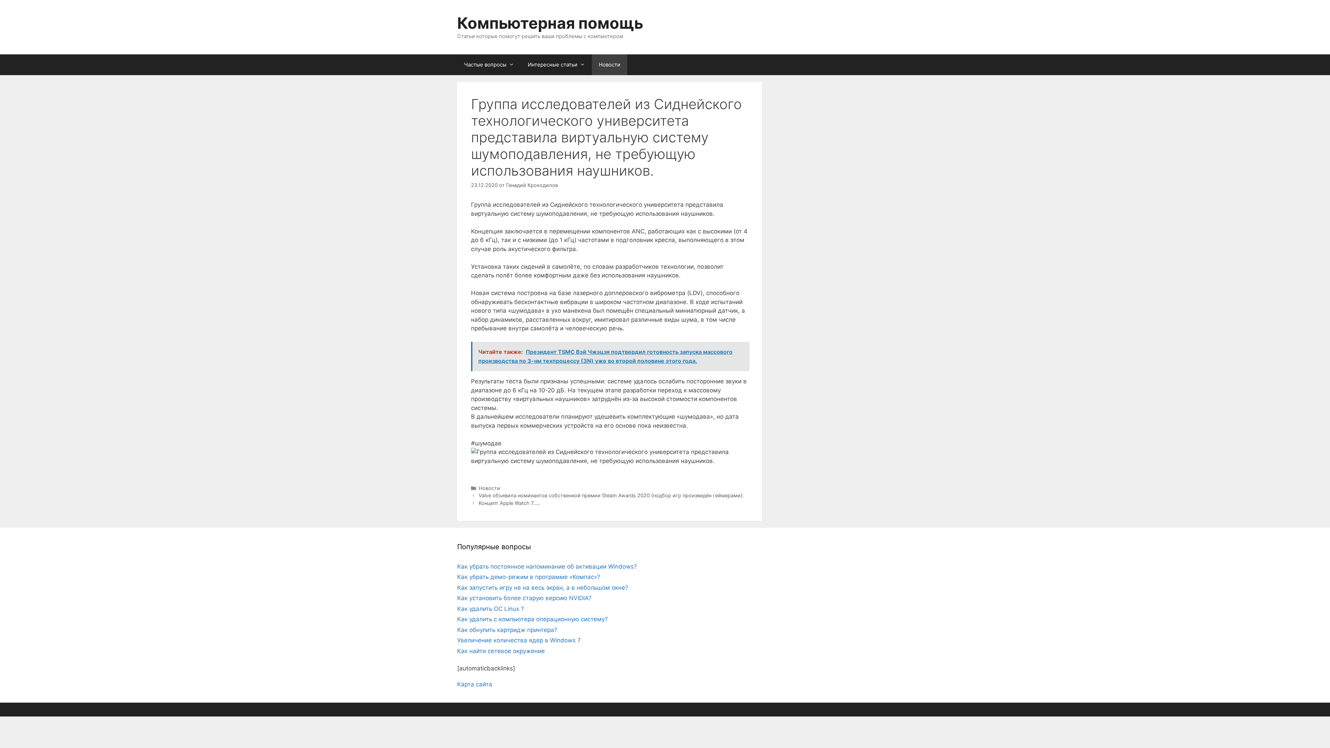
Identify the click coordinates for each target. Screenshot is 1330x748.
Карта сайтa (474, 684)
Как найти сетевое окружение (501, 651)
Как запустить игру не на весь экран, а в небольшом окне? (542, 587)
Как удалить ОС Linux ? (490, 608)
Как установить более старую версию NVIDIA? (524, 598)
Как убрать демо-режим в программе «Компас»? (528, 576)
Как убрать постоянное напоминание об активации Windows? (547, 566)
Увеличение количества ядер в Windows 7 (519, 640)
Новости (609, 64)
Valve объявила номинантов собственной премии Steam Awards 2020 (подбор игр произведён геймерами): (611, 495)
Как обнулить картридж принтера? (507, 629)
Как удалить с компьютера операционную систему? (532, 619)
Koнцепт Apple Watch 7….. (509, 503)
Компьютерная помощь (550, 23)
